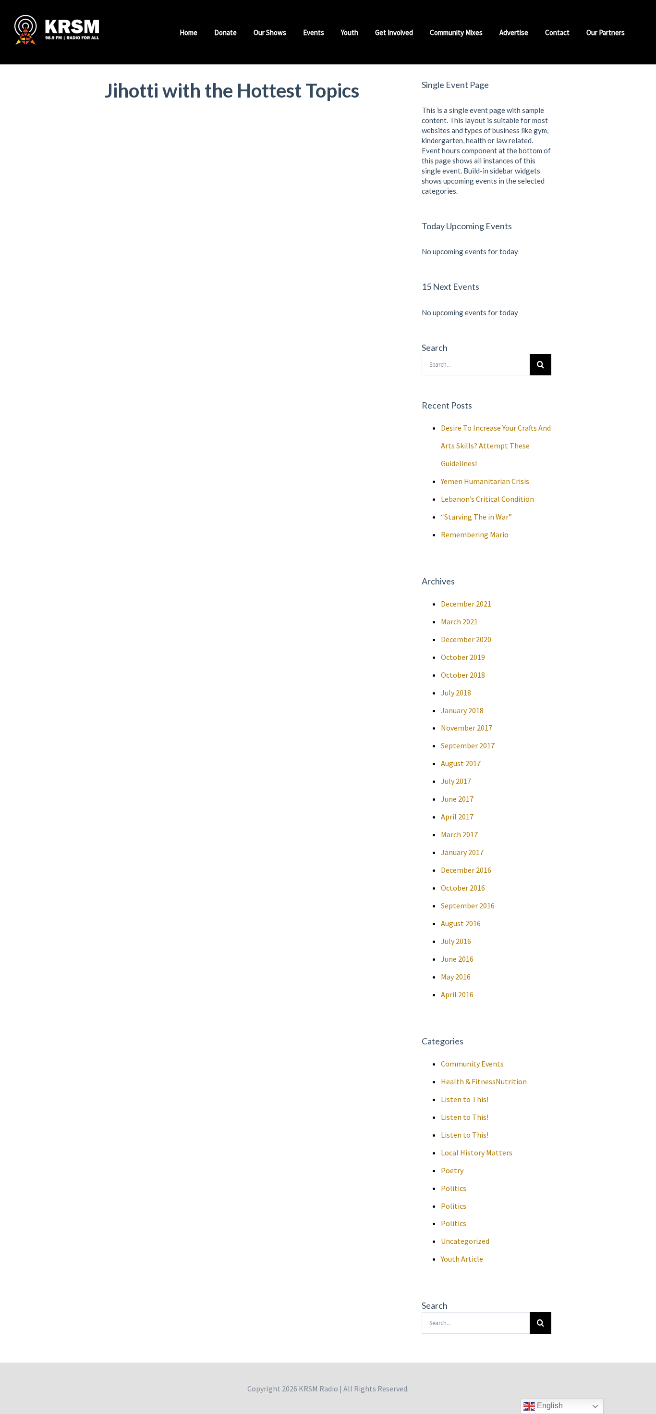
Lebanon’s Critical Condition (487, 499)
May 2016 (456, 976)
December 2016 (466, 870)
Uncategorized (465, 1241)
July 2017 (456, 781)
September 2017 (468, 745)
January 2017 (462, 852)
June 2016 (457, 959)
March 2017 (459, 834)
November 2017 (466, 727)
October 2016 (463, 888)
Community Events (472, 1063)
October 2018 (463, 675)
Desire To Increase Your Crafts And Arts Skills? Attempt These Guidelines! (496, 445)
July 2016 (456, 941)
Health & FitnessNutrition (484, 1081)
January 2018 (462, 710)
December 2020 (466, 639)
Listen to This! (464, 1099)
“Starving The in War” (476, 516)
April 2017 (457, 816)
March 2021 (459, 621)
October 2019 (463, 657)
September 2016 (468, 905)
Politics (453, 1188)
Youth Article (462, 1259)
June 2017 (457, 799)
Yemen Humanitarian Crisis (485, 481)
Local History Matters (476, 1152)
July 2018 (456, 692)
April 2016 (457, 994)
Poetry (452, 1170)
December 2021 (466, 603)
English (549, 1406)
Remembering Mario (475, 534)
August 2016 (461, 923)
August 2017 (461, 763)
